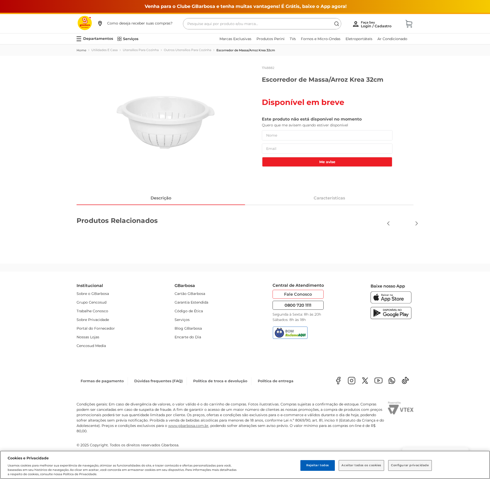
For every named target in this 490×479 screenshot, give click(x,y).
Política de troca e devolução (220, 381)
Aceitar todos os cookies (361, 465)
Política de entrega (275, 381)
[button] (135, 23)
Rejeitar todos (317, 465)
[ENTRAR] (376, 24)
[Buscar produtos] (336, 23)
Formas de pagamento (102, 381)
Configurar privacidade (410, 465)
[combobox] (262, 23)
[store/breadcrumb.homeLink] (81, 50)
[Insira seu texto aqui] (392, 381)
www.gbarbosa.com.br (188, 425)
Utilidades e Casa (104, 50)
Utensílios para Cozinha (141, 50)
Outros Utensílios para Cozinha (187, 50)
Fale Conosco (298, 294)
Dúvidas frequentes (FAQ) (158, 381)
